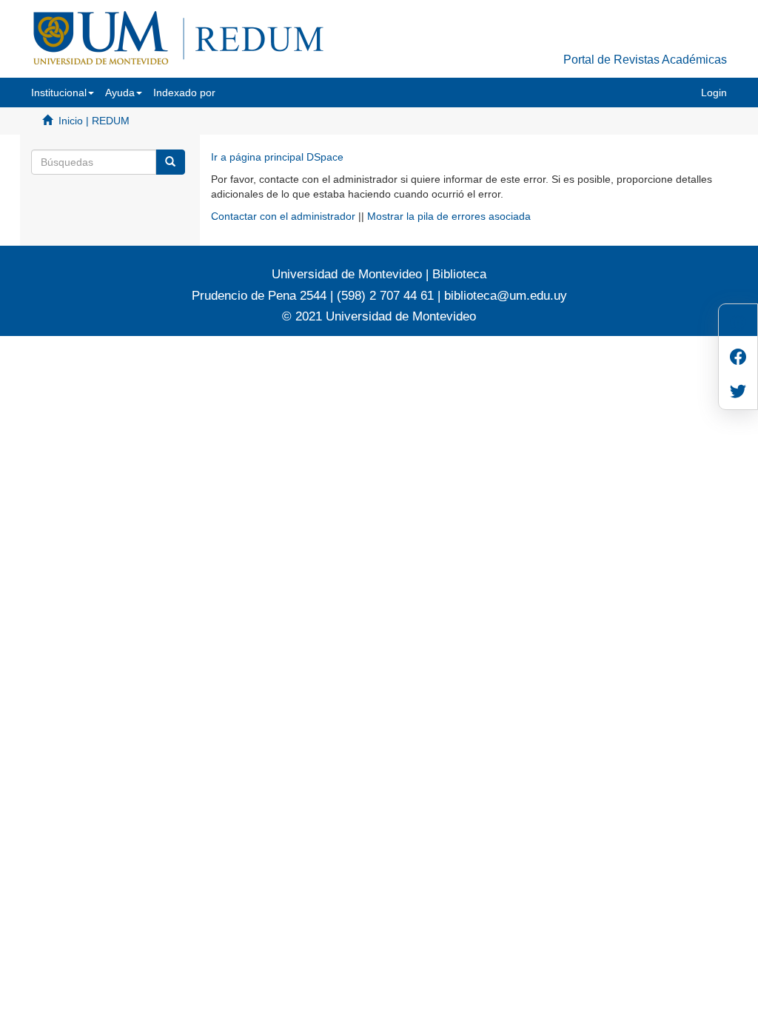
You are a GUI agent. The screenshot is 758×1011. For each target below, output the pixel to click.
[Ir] (170, 162)
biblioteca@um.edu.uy (505, 296)
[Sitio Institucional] (738, 324)
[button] (62, 92)
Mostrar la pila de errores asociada (449, 216)
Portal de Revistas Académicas (645, 59)
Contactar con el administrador (283, 216)
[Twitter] (738, 392)
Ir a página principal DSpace (277, 157)
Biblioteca (457, 274)
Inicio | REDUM (94, 121)
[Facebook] (738, 358)
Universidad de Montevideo (349, 274)
